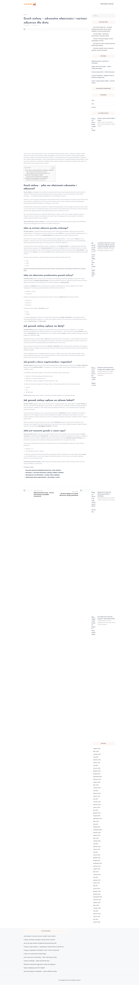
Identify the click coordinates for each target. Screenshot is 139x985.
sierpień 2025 (96, 782)
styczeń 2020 (96, 922)
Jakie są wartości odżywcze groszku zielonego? (37, 171)
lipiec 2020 (96, 905)
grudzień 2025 (97, 771)
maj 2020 (95, 911)
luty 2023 (95, 824)
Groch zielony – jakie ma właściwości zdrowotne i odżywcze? (39, 170)
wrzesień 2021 (97, 866)
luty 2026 (95, 765)
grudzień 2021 (97, 857)
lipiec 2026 (96, 751)
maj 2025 (95, 790)
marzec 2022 (96, 849)
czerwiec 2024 (97, 801)
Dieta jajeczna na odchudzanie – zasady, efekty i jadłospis (43, 475)
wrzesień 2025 (97, 779)
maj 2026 (95, 757)
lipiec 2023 (96, 821)
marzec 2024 (96, 807)
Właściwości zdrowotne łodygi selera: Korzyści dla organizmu (40, 964)
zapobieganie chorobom (44, 426)
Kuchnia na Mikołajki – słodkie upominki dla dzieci (36, 961)
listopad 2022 (96, 827)
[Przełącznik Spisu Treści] (52, 168)
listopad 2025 (96, 773)
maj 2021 (95, 877)
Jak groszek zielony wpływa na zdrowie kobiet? (36, 178)
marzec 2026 (96, 762)
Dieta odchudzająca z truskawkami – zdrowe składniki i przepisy (40, 971)
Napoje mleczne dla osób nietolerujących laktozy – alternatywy (104, 494)
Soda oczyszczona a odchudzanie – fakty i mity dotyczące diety (40, 957)
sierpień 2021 (96, 869)
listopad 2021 (96, 860)
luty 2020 (95, 919)
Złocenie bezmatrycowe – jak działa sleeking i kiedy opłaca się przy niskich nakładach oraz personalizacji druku (102, 29)
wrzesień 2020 (97, 899)
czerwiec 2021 (97, 874)
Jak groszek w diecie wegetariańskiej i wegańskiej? (37, 176)
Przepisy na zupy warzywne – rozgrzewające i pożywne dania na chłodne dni (43, 946)
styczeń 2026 (96, 768)
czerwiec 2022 (97, 841)
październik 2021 (97, 863)
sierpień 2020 (96, 902)
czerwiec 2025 (97, 787)
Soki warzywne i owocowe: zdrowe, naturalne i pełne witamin (40, 936)
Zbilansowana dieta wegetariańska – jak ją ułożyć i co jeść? (43, 477)
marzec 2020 (96, 916)
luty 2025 (95, 799)
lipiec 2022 (96, 838)
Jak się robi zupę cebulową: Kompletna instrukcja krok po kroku (40, 943)
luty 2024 (95, 810)
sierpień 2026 (96, 748)
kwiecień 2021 (97, 880)
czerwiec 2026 (97, 754)
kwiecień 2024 (97, 804)
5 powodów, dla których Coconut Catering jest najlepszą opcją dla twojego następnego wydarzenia (106, 244)
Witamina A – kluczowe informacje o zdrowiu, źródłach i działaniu (45, 472)
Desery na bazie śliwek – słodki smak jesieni (103, 72)
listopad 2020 (96, 894)
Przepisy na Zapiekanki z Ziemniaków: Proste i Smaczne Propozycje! (41, 950)
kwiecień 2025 (97, 793)
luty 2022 (95, 852)
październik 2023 (97, 818)
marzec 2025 (96, 796)
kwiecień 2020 (97, 913)
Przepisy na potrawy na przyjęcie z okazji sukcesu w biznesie (39, 939)
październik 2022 (97, 829)
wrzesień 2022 (97, 832)
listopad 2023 (96, 815)
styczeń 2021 (96, 888)
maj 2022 (95, 843)
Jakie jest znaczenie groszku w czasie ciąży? (36, 179)
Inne (93, 104)
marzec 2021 (96, 883)
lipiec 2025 (96, 785)
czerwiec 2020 (97, 908)
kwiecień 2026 (97, 760)
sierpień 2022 (96, 835)
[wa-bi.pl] (32, 4)
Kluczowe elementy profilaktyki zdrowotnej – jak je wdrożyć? (43, 470)
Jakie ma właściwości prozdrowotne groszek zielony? (38, 173)
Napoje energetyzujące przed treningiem (34, 968)
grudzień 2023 (97, 813)
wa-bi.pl (69, 980)
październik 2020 (97, 897)
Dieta (25, 14)
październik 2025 (97, 776)
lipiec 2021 (96, 871)
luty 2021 (95, 885)
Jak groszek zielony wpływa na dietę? (34, 175)
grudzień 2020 (97, 891)
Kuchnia (94, 107)
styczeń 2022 (96, 855)
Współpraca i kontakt (107, 4)
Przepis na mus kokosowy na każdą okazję (35, 953)
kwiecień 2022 (97, 846)
